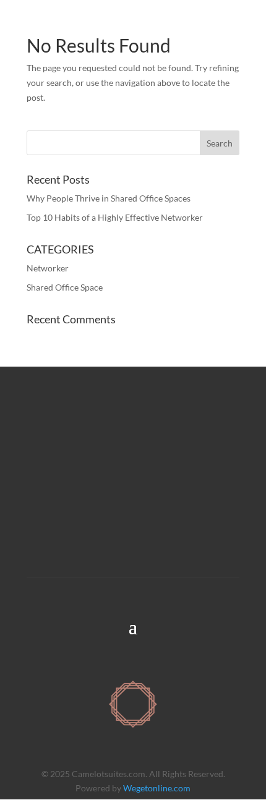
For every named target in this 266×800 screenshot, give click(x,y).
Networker (48, 268)
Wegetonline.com (157, 788)
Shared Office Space (65, 287)
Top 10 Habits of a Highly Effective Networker (115, 217)
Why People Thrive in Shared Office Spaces (109, 198)
